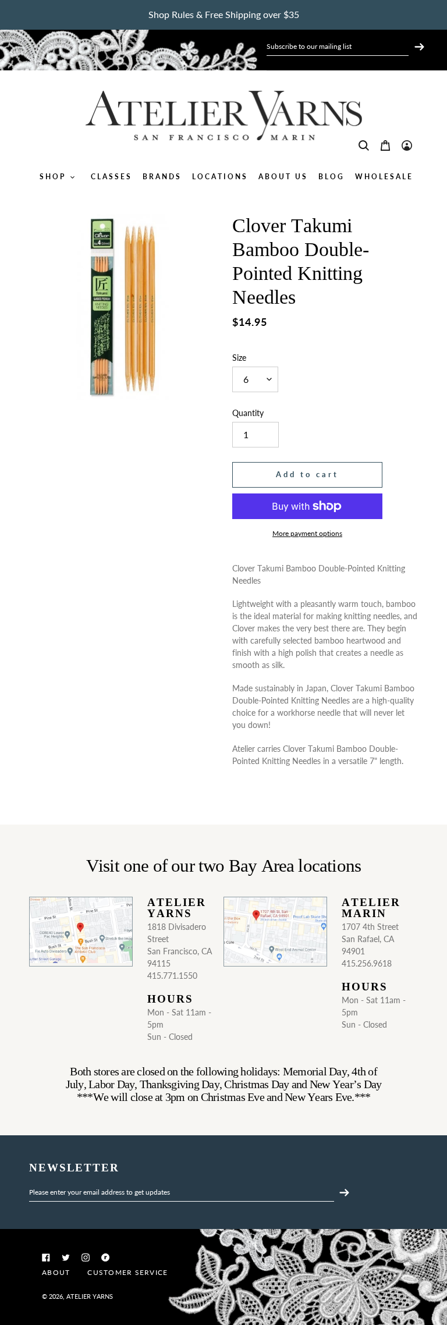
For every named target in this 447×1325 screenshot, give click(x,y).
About (56, 1272)
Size (239, 358)
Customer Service (127, 1272)
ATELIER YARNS (89, 1296)
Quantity (248, 413)
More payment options (307, 533)
